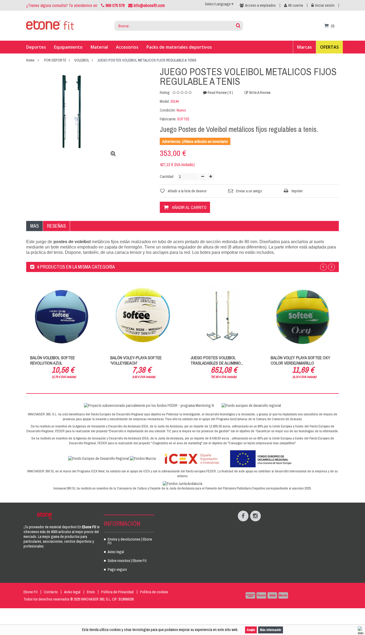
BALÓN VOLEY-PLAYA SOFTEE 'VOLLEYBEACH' (136, 360)
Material (99, 47)
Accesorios (127, 47)
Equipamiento (68, 47)
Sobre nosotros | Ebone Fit (127, 561)
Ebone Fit (30, 592)
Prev (323, 267)
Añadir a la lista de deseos (187, 191)
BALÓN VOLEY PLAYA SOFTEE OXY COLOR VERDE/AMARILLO (300, 360)
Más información (270, 630)
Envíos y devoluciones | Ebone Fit (130, 541)
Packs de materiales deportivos (179, 47)
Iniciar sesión (325, 5)
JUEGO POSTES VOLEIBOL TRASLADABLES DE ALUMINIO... (217, 360)
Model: (165, 101)
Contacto (51, 592)
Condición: (168, 110)
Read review (220, 92)
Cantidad (166, 176)
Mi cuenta (295, 5)
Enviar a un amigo (249, 191)
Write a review (259, 92)
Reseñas (56, 226)
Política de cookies (154, 592)
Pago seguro (117, 570)
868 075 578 (115, 5)
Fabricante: (168, 119)
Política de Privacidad (117, 592)
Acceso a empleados (260, 5)
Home (30, 60)
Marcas (304, 47)
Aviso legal (116, 552)
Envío (91, 592)
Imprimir (297, 191)
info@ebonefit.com (149, 5)
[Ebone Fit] (50, 26)
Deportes (36, 47)
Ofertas (329, 47)
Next (331, 267)
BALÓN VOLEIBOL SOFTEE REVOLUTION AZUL (52, 360)
